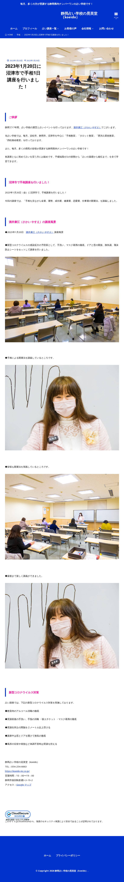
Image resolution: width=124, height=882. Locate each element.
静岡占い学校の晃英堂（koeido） (79, 15)
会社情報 (86, 28)
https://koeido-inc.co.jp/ (17, 771)
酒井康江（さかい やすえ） (87, 127)
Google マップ (23, 784)
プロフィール (30, 28)
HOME (10, 34)
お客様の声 (70, 28)
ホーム (14, 28)
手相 (18, 34)
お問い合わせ (106, 28)
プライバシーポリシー (68, 855)
